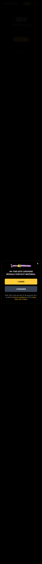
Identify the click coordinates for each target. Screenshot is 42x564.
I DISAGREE (21, 289)
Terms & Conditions (19, 297)
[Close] (37, 263)
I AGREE (21, 281)
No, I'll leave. (23, 299)
